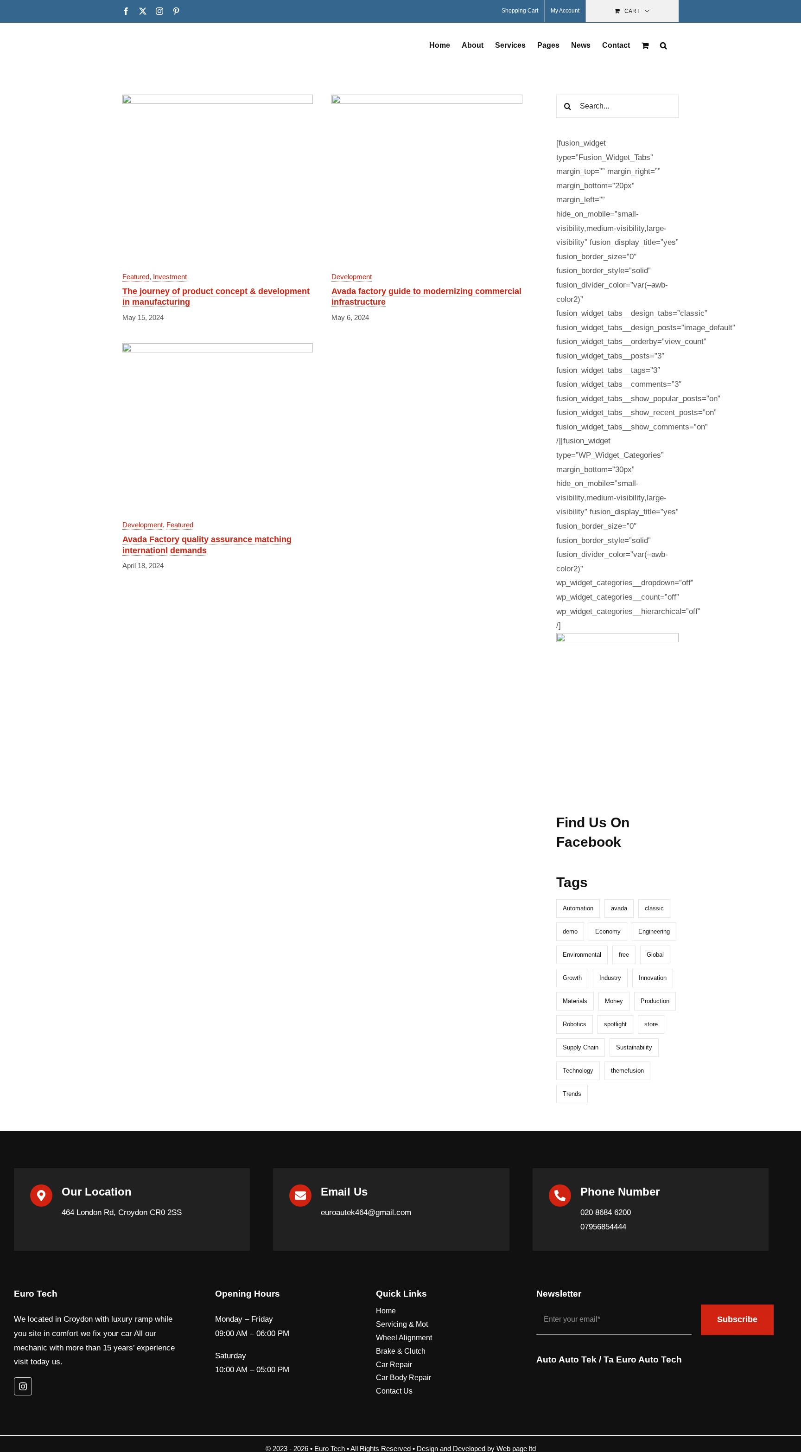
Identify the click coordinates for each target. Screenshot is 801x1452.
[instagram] (23, 1386)
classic (654, 908)
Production (655, 1001)
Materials (575, 1001)
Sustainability (634, 1047)
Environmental (582, 954)
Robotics (574, 1024)
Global (655, 954)
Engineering (654, 931)
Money (614, 1001)
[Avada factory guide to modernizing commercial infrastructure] (426, 101)
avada (619, 908)
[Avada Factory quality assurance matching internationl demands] (217, 349)
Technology (578, 1070)
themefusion (627, 1070)
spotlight (615, 1024)
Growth (572, 977)
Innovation (653, 977)
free (624, 954)
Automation (578, 908)
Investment (170, 277)
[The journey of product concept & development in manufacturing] (217, 101)
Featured (135, 277)
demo (570, 931)
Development (351, 277)
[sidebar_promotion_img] (617, 637)
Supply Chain (580, 1047)
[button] (663, 44)
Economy (608, 931)
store (651, 1024)
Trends (572, 1093)
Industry (610, 977)
